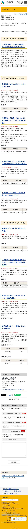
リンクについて (7, 491)
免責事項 (5, 493)
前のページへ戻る (14, 399)
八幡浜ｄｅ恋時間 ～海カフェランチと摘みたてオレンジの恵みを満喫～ (14, 120)
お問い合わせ (14, 500)
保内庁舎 (3, 507)
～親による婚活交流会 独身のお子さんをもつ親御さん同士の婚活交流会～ (14, 262)
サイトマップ (5, 500)
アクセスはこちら (5, 505)
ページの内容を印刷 (21, 14)
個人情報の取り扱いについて (11, 489)
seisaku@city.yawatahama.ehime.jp (13, 389)
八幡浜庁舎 (4, 502)
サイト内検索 (17, 2)
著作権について (18, 491)
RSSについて (13, 493)
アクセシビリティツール (21, 2)
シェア (9, 395)
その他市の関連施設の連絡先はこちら (10, 514)
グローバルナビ (25, 2)
